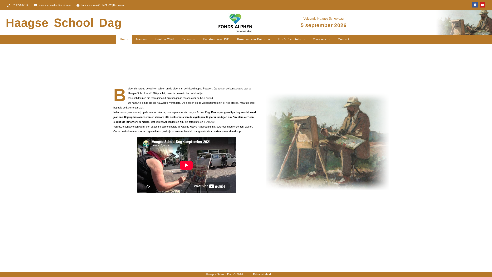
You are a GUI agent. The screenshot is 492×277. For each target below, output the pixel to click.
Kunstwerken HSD (216, 39)
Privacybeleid (262, 274)
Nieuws (141, 39)
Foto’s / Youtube (290, 39)
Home (124, 39)
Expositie (188, 39)
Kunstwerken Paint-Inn (253, 39)
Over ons (319, 39)
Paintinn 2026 (164, 39)
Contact (343, 39)
